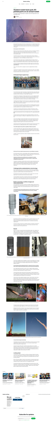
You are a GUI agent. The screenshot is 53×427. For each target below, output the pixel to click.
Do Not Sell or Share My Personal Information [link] (44, 394)
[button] (23, 396)
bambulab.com (28, 394)
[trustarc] (22, 408)
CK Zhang (17, 16)
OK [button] (17, 399)
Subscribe (48, 1)
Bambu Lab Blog (26, 1)
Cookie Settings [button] (17, 397)
